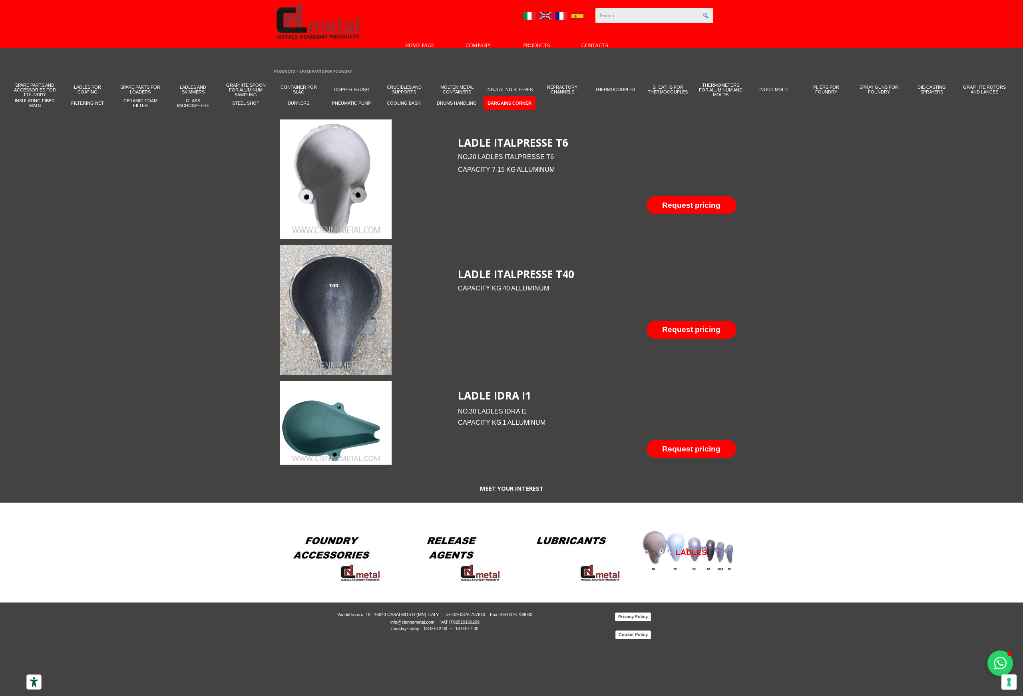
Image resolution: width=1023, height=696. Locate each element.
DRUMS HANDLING (457, 103)
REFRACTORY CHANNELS (562, 89)
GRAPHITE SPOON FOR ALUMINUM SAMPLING (246, 90)
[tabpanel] (602, 154)
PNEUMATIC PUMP (351, 103)
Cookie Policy (633, 634)
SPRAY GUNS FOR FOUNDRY (879, 89)
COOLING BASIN (404, 103)
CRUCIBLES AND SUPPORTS (404, 89)
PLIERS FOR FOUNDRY (826, 89)
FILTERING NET (87, 103)
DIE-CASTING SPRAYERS (932, 89)
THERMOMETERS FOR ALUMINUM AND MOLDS (720, 90)
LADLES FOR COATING (87, 89)
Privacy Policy (633, 616)
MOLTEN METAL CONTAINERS (457, 89)
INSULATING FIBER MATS (35, 103)
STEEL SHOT (245, 103)
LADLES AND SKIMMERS (193, 89)
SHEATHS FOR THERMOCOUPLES (668, 89)
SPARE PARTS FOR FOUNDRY (325, 71)
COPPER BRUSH (351, 89)
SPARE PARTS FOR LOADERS (140, 89)
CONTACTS (594, 45)
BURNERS (298, 103)
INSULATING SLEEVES (509, 89)
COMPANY (478, 45)
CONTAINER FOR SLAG (299, 89)
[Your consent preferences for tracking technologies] (1009, 682)
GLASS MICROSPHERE (193, 103)
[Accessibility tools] (34, 682)
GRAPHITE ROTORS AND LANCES (984, 89)
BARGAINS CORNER (509, 103)
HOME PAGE (419, 45)
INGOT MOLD (773, 89)
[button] (1000, 663)
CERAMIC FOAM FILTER (140, 103)
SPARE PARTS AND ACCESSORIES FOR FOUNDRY (35, 90)
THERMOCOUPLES (615, 89)
